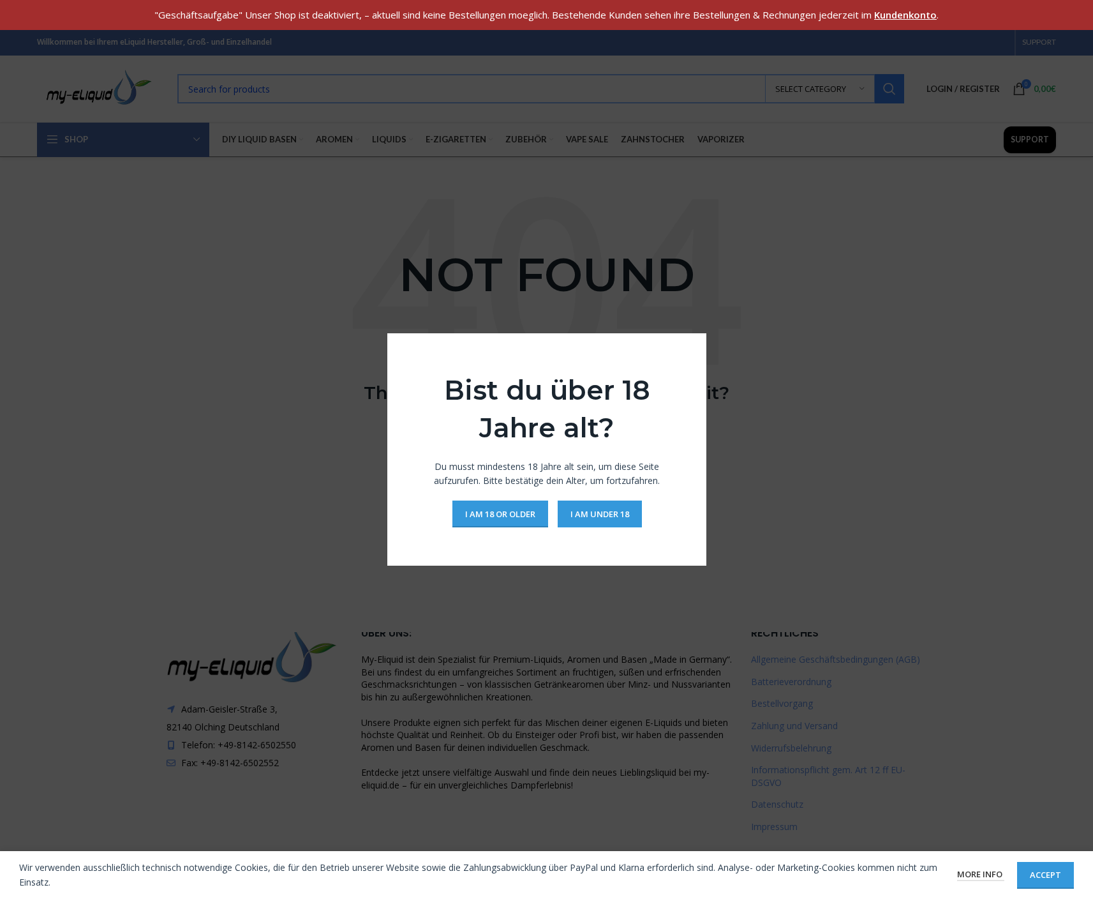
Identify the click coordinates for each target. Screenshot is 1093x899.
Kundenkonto (905, 14)
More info (980, 874)
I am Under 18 (599, 513)
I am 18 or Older (500, 513)
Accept (1045, 874)
